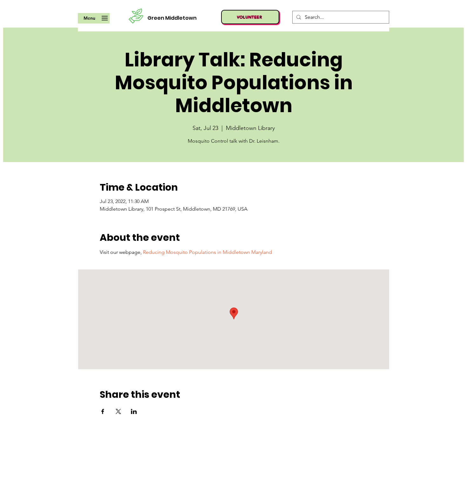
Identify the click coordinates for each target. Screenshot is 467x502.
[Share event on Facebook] (103, 411)
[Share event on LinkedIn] (134, 411)
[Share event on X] (118, 411)
